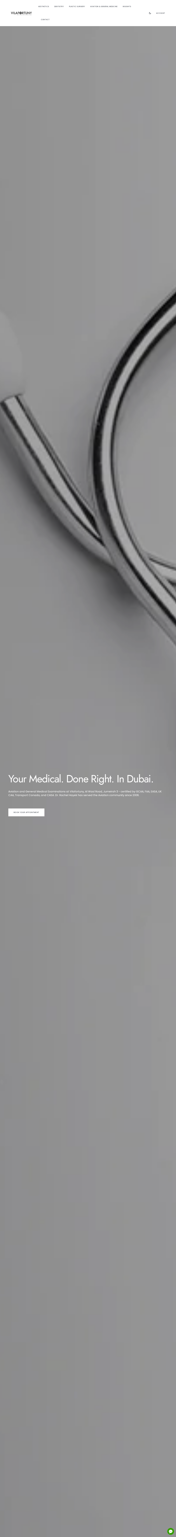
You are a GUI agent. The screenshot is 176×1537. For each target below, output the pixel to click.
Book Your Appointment (26, 812)
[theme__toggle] (150, 13)
